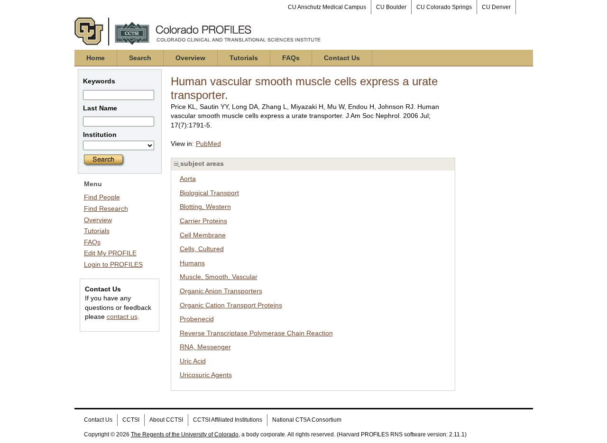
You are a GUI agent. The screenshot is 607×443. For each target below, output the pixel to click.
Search (140, 58)
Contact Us (342, 58)
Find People (102, 197)
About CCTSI (166, 419)
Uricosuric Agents (206, 375)
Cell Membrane (203, 235)
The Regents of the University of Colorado (185, 434)
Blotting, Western (205, 206)
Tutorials (244, 58)
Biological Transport (209, 193)
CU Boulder (391, 7)
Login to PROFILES (113, 264)
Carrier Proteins (203, 221)
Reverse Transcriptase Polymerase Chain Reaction (256, 333)
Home (95, 58)
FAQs (291, 58)
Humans (192, 263)
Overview (190, 58)
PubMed (208, 143)
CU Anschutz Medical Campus (327, 7)
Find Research (106, 208)
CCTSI (130, 419)
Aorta (188, 178)
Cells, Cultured (202, 249)
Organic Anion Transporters (221, 291)
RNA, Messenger (205, 347)
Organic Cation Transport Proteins (231, 305)
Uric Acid (193, 361)
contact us (122, 316)
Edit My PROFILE (110, 253)
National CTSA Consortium (306, 419)
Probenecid (197, 319)
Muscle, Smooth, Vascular (219, 276)
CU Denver (496, 7)
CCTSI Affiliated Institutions (227, 419)
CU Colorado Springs (444, 7)
